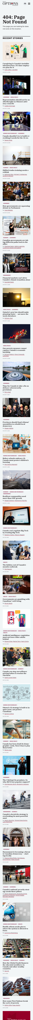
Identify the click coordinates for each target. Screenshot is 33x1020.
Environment (6, 275)
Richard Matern (9, 354)
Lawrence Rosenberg (11, 933)
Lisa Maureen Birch (10, 784)
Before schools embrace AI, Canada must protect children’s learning (16, 460)
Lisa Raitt (15, 69)
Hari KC (7, 971)
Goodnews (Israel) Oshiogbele (12, 248)
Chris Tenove (7, 859)
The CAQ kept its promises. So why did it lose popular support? (16, 781)
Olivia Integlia (20, 895)
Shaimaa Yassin (9, 246)
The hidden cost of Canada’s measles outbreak (14, 566)
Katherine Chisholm (9, 895)
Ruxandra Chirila (22, 893)
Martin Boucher (9, 820)
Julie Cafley (8, 69)
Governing (6, 97)
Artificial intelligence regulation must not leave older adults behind (16, 637)
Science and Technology (10, 133)
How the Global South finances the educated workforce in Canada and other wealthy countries (15, 966)
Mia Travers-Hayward (11, 464)
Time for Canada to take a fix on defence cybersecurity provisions (16, 388)
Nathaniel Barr (9, 174)
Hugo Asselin (16, 1005)
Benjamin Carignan (23, 784)
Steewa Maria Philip (11, 858)
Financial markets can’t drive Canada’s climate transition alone (16, 279)
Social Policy (14, 97)
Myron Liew (8, 750)
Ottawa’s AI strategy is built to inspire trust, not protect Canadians (16, 709)
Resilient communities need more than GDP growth (14, 497)
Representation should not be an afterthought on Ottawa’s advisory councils (16, 102)
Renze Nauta (8, 603)
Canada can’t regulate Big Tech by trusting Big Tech (15, 531)
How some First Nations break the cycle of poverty (15, 1002)
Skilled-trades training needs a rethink (15, 171)
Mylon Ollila (8, 1005)
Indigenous (6, 998)
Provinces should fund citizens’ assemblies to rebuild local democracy (16, 424)
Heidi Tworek (15, 859)
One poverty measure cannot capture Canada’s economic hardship (14, 350)
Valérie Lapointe (19, 246)
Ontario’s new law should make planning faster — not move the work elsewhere (16, 314)
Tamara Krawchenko (21, 820)
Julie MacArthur (7, 822)
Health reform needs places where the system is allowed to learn (15, 929)
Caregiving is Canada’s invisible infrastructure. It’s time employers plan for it (16, 65)
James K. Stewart (8, 176)
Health (5, 562)
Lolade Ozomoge (10, 106)
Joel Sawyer (21, 858)
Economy (5, 167)
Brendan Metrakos (8, 896)
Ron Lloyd (8, 392)
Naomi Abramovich (10, 893)
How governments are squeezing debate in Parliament (16, 207)
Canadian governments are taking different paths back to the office (16, 242)
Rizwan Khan (9, 641)
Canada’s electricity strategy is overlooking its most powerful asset (15, 816)
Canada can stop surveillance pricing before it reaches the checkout (15, 673)
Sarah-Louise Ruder (10, 677)
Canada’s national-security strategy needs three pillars (16, 890)
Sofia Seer (6, 356)
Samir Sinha (25, 641)
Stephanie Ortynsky (21, 500)
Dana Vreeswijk (19, 354)
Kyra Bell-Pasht (9, 282)
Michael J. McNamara (20, 174)
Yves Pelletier (9, 210)
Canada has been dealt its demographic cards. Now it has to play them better (16, 746)
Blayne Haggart (20, 535)
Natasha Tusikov (9, 535)
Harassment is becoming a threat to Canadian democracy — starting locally (16, 854)
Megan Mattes (9, 428)
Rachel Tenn (17, 641)
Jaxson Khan (8, 140)
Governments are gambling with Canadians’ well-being (16, 600)
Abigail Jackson (9, 500)
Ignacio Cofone (9, 713)
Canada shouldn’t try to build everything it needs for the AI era (16, 137)
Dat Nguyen (8, 569)
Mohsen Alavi (9, 318)
